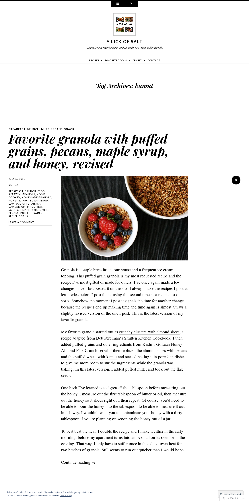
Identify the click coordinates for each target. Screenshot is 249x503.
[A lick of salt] (124, 25)
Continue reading (78, 462)
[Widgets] (117, 4)
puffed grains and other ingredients (102, 344)
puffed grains (30, 213)
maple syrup (31, 209)
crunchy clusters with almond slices (149, 331)
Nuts (45, 129)
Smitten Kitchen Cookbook (147, 338)
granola (28, 194)
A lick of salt (124, 41)
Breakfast (17, 129)
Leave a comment (21, 222)
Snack (69, 129)
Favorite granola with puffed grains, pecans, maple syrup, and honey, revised (89, 151)
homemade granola (36, 197)
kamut (24, 200)
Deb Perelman (108, 338)
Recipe (13, 216)
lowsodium (17, 206)
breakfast (16, 191)
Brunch (33, 129)
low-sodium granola (24, 203)
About (137, 60)
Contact (153, 60)
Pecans (57, 129)
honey (13, 200)
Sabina (13, 185)
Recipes (94, 60)
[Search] (131, 4)
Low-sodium (39, 200)
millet (46, 209)
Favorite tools (116, 60)
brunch (30, 191)
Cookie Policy (66, 495)
